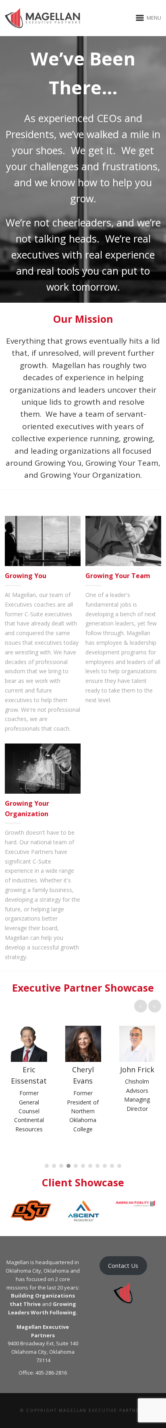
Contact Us (123, 1265)
